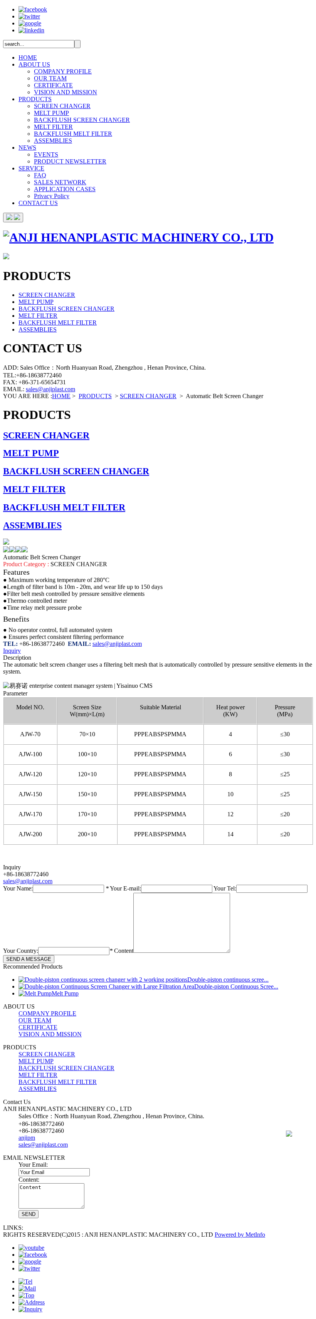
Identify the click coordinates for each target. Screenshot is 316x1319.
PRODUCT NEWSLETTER (70, 161)
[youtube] (31, 1247)
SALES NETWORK (60, 182)
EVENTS (46, 154)
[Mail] (27, 1288)
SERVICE (31, 168)
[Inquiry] (30, 1309)
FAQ (40, 175)
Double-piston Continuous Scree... (236, 986)
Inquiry (12, 650)
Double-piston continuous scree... (228, 979)
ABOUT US (34, 64)
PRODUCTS (35, 99)
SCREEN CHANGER (62, 106)
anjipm (26, 1137)
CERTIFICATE (53, 85)
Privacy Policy (51, 196)
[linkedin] (31, 30)
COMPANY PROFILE (63, 71)
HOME (27, 57)
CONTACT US (38, 203)
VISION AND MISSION (65, 92)
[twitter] (29, 16)
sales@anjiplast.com (50, 389)
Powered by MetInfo (240, 1234)
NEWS (27, 147)
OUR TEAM (50, 78)
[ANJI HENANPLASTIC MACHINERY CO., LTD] (138, 237)
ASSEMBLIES (53, 140)
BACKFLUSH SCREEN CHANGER (82, 120)
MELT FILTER (53, 126)
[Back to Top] (26, 1295)
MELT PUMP (51, 113)
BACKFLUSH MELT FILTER (73, 133)
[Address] (31, 1302)
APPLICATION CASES (65, 189)
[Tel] (25, 1281)
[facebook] (32, 9)
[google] (29, 23)
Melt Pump (65, 993)
